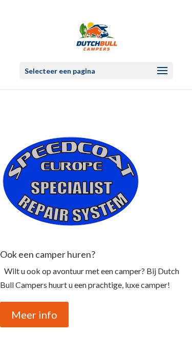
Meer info (34, 314)
